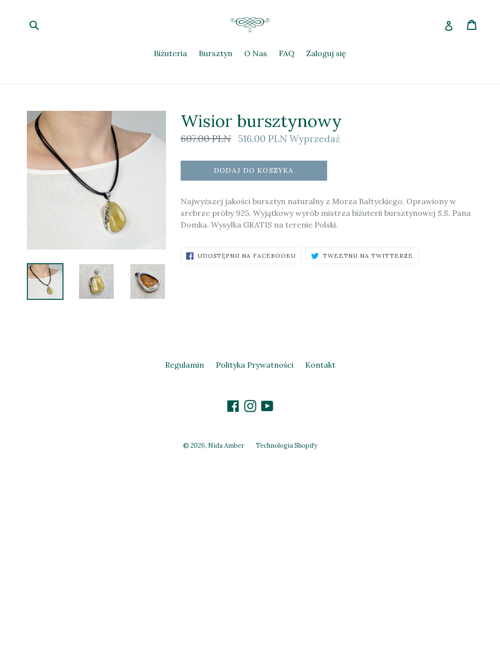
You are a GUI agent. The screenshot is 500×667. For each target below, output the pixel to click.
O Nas (255, 53)
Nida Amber (226, 445)
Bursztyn (215, 53)
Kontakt (320, 365)
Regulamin (184, 365)
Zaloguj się (326, 53)
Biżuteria (170, 53)
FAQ (286, 53)
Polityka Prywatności (254, 365)
